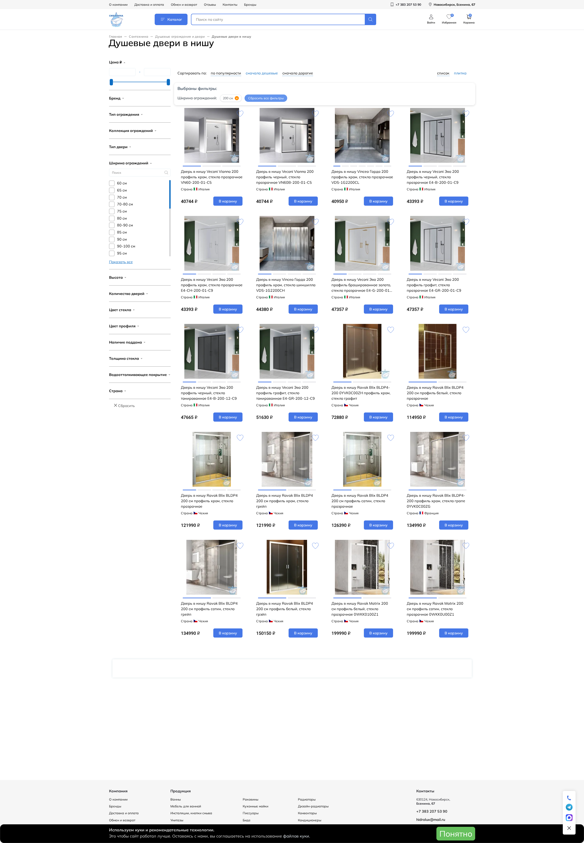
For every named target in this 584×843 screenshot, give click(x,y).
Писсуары (250, 813)
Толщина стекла (124, 358)
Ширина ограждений (128, 163)
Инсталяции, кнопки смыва (191, 813)
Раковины (250, 799)
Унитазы (176, 820)
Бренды (250, 5)
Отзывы (210, 5)
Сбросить (126, 405)
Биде (246, 820)
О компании (118, 5)
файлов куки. (296, 836)
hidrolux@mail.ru (430, 819)
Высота (116, 277)
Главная (115, 36)
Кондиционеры (309, 820)
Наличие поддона (125, 342)
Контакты (230, 5)
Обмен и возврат (184, 5)
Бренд (114, 98)
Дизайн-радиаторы (313, 806)
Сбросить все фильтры (266, 98)
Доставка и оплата (149, 5)
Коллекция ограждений (131, 130)
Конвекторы (307, 813)
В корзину (228, 201)
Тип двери (118, 146)
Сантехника (138, 36)
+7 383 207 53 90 (431, 811)
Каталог (174, 19)
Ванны (175, 799)
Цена (115, 62)
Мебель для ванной (185, 806)
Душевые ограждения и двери (180, 36)
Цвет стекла (120, 309)
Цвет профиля (122, 326)
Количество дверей (126, 293)
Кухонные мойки (255, 806)
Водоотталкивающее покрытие (138, 374)
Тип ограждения (124, 114)
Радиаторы (306, 799)
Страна (116, 391)
